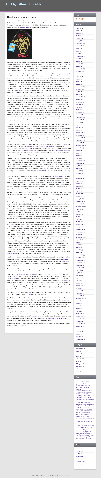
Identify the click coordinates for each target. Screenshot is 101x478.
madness (79, 414)
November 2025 (80, 43)
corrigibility (82, 393)
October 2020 (79, 120)
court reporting (79, 395)
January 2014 (79, 288)
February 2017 (79, 196)
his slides (29, 294)
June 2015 (78, 245)
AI (76, 382)
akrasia (86, 381)
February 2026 (79, 38)
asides (77, 351)
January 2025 (79, 53)
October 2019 (79, 143)
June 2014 (78, 275)
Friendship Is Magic (83, 402)
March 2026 (79, 36)
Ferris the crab (64, 259)
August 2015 (79, 240)
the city (65, 144)
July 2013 (78, 303)
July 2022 (78, 92)
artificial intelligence (81, 385)
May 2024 (78, 61)
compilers (89, 392)
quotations (90, 428)
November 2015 (80, 232)
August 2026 (79, 28)
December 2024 (80, 56)
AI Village (79, 382)
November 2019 (80, 140)
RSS (79, 19)
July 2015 (78, 242)
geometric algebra (90, 404)
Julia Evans (79, 459)
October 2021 (79, 99)
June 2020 (78, 127)
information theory (88, 409)
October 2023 (79, 74)
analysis (83, 384)
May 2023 (78, 81)
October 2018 (79, 163)
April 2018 (78, 171)
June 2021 (78, 104)
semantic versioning (25, 27)
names (30, 90)
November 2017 (80, 176)
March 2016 (79, 222)
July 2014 (78, 273)
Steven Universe (90, 435)
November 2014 (80, 263)
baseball (89, 385)
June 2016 (78, 214)
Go (78, 405)
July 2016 (78, 212)
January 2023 (79, 89)
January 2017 (79, 199)
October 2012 (79, 326)
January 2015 (79, 257)
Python (34, 20)
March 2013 (79, 314)
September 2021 (80, 102)
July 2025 (78, 48)
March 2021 (79, 110)
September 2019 (80, 145)
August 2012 (79, 331)
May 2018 (78, 168)
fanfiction (92, 399)
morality (88, 416)
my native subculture (58, 176)
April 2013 (78, 311)
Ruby (84, 430)
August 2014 (79, 270)
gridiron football (87, 405)
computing (26, 20)
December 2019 (80, 138)
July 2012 (78, 334)
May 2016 (78, 217)
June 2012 (78, 336)
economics (85, 397)
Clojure (78, 392)
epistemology (80, 399)
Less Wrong (78, 412)
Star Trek (78, 435)
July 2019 (78, 150)
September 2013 (80, 298)
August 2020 (79, 122)
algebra (91, 382)
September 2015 (80, 237)
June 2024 (78, 59)
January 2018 (79, 173)
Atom (84, 19)
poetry (92, 423)
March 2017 (79, 194)
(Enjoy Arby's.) (35, 141)
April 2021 (78, 107)
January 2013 (79, 319)
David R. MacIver (80, 454)
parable (77, 419)
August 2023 (79, 76)
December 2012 (80, 321)
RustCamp (28, 23)
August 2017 (79, 181)
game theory (79, 404)
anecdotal (89, 384)
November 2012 (80, 324)
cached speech (81, 390)
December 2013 (80, 291)
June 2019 (78, 153)
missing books (86, 414)
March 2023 (79, 84)
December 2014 (80, 260)
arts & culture (79, 348)
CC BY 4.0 (57, 475)
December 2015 (80, 229)
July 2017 (78, 183)
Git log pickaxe (64, 281)
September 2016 (80, 206)
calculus (87, 390)
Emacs (89, 397)
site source (66, 475)
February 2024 (79, 69)
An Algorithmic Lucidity (23, 3)
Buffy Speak (24, 226)
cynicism (89, 395)
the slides (13, 224)
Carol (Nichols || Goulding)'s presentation (26, 274)
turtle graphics (88, 438)
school (91, 430)
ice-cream (87, 407)
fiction (77, 356)
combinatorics (83, 392)
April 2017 (78, 191)
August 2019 (79, 148)
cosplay (87, 393)
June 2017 (78, 186)
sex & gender (86, 432)
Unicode (77, 439)
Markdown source (11, 330)
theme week (78, 436)
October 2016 (79, 204)
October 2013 (79, 296)
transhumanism (82, 438)
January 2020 (79, 135)
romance (80, 430)
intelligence (78, 410)
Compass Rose (79, 449)
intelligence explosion (86, 410)
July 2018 (78, 166)
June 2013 (78, 306)
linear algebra (85, 412)
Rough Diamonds (80, 461)
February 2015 (79, 255)
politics (78, 425)
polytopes (84, 425)
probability (78, 427)
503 (8, 146)
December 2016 (80, 201)
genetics (84, 404)
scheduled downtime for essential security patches (40, 146)
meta (77, 361)
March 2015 (79, 252)
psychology (78, 366)
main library (57, 76)
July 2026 (78, 30)
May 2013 (78, 308)
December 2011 (80, 339)
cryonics (84, 395)
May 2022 (78, 94)
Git (76, 405)
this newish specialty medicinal (61, 151)
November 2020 (80, 117)
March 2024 (79, 66)
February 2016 (79, 224)
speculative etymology (85, 433)
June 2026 (78, 33)
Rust (38, 20)
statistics (84, 435)
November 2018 (80, 161)
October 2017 (79, 178)
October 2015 (79, 234)
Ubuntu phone (46, 171)
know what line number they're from (51, 318)
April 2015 (78, 250)
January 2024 (79, 71)
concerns (78, 393)
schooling (78, 432)
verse (77, 371)
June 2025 (78, 51)
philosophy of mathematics (81, 423)
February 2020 (79, 132)
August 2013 (79, 301)
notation (83, 418)
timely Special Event (44, 20)
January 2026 (79, 41)
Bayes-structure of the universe (82, 388)
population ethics (90, 425)
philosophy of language (84, 421)
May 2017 (78, 189)
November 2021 (80, 97)
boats (77, 390)
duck (17, 90)
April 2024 (78, 64)
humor (83, 407)
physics (88, 423)
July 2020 (78, 125)
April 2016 (78, 219)
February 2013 (79, 316)
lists (89, 412)
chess (91, 390)
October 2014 (79, 265)
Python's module (36, 316)
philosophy (78, 364)
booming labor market (53, 74)
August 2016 (79, 209)
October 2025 (79, 46)
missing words (80, 416)
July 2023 (78, 79)
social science (79, 369)
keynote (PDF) (37, 198)
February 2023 (79, 87)
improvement (79, 409)
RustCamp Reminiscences (21, 17)
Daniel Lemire (79, 451)
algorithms (78, 384)
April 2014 (78, 280)
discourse (79, 397)
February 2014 (79, 285)
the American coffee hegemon (27, 151)
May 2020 (78, 130)
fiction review (78, 400)
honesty (78, 407)
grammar (81, 405)
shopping (77, 433)
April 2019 (78, 158)
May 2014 (78, 278)
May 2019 (78, 155)
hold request (22, 78)
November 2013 (80, 293)
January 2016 (79, 227)
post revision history (20, 330)
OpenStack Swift (90, 418)
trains (77, 438)
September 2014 (80, 268)
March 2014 (79, 283)
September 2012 (80, 329)
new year (78, 418)
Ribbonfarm (79, 464)
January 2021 (79, 112)
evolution (88, 399)
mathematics (79, 359)
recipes (77, 430)
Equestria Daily (80, 456)
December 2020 (80, 115)
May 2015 (78, 247)
